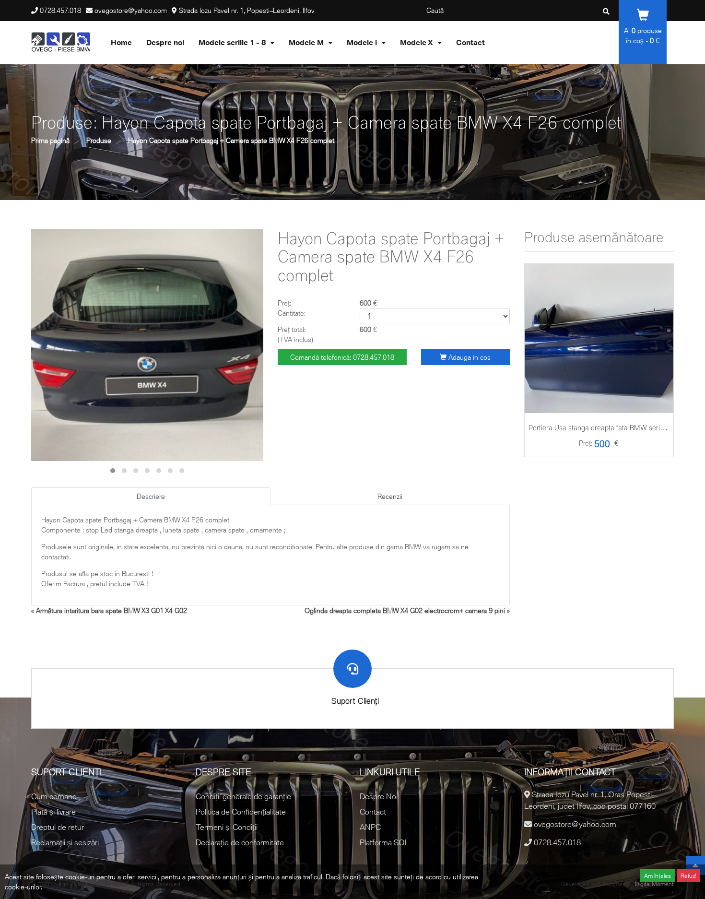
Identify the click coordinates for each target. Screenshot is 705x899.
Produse (98, 140)
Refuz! (688, 875)
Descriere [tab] (151, 496)
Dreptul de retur (57, 827)
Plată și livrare (53, 811)
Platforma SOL (384, 842)
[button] (112, 470)
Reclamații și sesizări (65, 842)
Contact (373, 811)
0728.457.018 (60, 10)
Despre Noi (379, 796)
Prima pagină (50, 140)
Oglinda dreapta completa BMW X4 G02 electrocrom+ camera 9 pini (405, 610)
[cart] (599, 369)
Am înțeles (657, 875)
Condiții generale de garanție (243, 796)
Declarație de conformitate (240, 842)
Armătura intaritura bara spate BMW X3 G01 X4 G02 (111, 610)
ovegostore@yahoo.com (130, 10)
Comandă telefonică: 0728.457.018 (342, 357)
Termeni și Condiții (227, 827)
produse (647, 30)
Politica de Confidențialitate (241, 811)
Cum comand (54, 796)
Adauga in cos (468, 357)
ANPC (370, 827)
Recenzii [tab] (389, 496)
